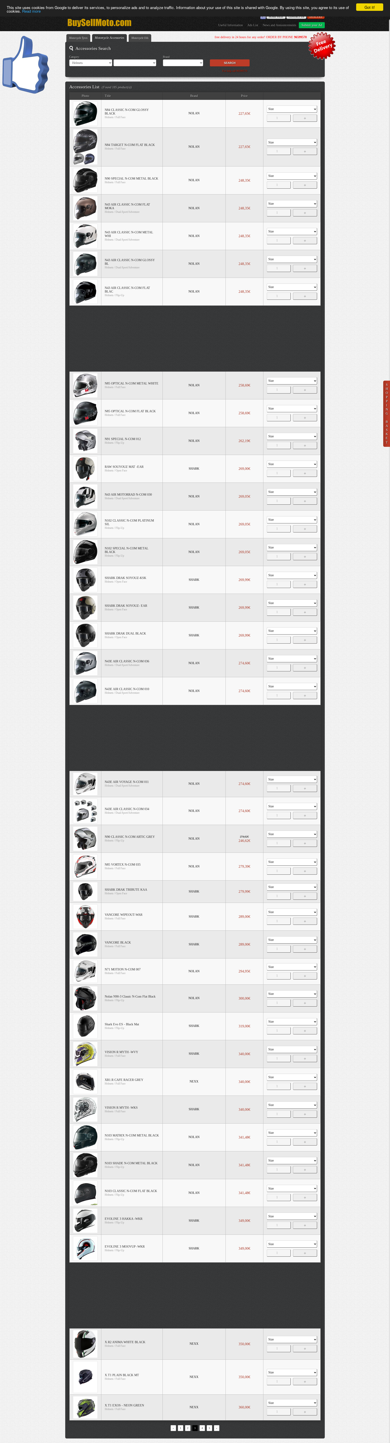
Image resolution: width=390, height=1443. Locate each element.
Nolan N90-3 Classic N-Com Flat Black (130, 996)
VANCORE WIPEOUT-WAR (123, 914)
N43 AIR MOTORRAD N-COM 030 (128, 494)
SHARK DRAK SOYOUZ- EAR (126, 605)
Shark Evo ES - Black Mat (122, 1024)
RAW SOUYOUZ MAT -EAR (124, 467)
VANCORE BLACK (118, 942)
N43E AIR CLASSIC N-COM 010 (127, 689)
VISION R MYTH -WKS (121, 1107)
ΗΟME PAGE (276, 16)
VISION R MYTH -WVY (121, 1052)
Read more (31, 11)
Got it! (369, 7)
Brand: (166, 57)
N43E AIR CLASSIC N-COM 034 (127, 809)
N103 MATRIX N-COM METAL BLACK (132, 1135)
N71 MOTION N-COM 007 (123, 969)
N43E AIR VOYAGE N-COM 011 (127, 782)
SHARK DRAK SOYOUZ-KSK (125, 578)
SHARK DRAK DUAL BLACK (125, 633)
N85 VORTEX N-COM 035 (123, 864)
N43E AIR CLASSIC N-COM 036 (127, 661)
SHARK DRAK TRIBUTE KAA (126, 889)
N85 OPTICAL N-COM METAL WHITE (131, 383)
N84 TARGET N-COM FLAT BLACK (130, 145)
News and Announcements (279, 25)
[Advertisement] (195, 338)
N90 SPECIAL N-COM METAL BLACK (131, 178)
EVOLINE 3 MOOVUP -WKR (125, 1246)
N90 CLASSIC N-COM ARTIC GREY (130, 837)
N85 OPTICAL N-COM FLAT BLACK (130, 411)
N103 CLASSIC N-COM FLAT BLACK (131, 1191)
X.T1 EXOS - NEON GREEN (124, 1405)
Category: (74, 57)
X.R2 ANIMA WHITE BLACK (125, 1342)
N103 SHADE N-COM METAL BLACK (131, 1163)
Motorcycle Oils (140, 38)
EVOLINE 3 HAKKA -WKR (123, 1218)
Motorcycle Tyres (78, 38)
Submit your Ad (312, 25)
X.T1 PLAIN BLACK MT (122, 1375)
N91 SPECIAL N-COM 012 (123, 439)
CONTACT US (296, 16)
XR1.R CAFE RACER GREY (124, 1080)
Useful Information (230, 25)
